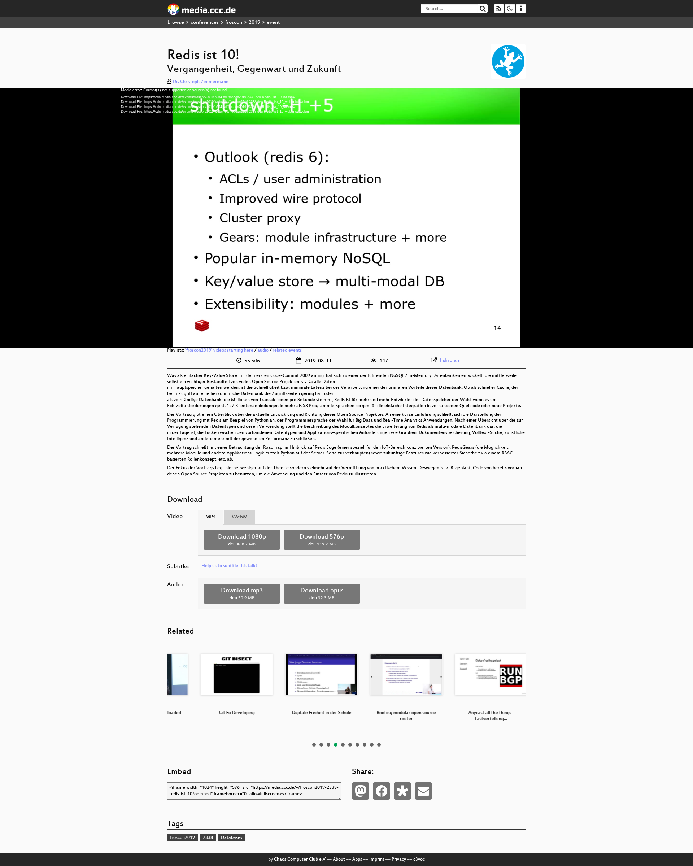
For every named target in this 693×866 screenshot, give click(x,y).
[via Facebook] (381, 791)
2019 (254, 22)
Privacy (399, 859)
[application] (347, 218)
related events (287, 350)
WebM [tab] (240, 517)
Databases (231, 837)
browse (175, 22)
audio (263, 350)
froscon (233, 22)
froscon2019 (182, 837)
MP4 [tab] (210, 517)
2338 (208, 837)
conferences (205, 22)
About (339, 859)
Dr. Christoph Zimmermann (200, 81)
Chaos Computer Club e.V (300, 859)
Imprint (376, 859)
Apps (357, 859)
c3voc (419, 859)
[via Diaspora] (402, 791)
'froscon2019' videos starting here (219, 350)
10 (379, 745)
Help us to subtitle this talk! (229, 566)
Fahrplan (449, 360)
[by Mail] (423, 791)
